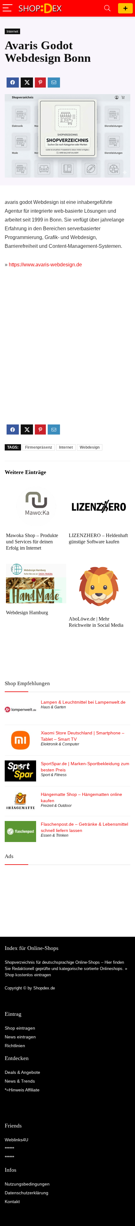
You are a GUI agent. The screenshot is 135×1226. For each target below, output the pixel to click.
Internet (12, 31)
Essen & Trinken (54, 835)
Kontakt (12, 1201)
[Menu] (7, 8)
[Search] (107, 8)
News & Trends (20, 1081)
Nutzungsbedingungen (27, 1183)
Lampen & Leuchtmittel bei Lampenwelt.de (83, 702)
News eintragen (20, 1036)
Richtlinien (15, 1045)
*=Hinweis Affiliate (22, 1089)
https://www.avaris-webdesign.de (45, 264)
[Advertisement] (67, 351)
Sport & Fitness (54, 775)
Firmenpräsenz (38, 447)
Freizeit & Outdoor (56, 805)
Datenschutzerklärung (26, 1192)
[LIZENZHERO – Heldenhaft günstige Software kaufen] (99, 490)
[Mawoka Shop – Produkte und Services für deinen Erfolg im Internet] (36, 490)
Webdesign (90, 447)
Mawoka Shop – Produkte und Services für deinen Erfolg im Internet (32, 542)
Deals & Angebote (22, 1072)
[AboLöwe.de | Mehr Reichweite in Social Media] (99, 568)
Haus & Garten (53, 707)
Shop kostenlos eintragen (28, 975)
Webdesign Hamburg (27, 612)
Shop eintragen (125, 8)
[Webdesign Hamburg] (36, 568)
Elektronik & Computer (60, 744)
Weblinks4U (16, 1139)
